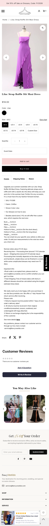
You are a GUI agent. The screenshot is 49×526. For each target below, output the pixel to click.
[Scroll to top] (43, 519)
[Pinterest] (24, 459)
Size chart (43, 120)
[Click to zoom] (43, 28)
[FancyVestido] (24, 11)
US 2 (5, 125)
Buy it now (24, 169)
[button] (24, 368)
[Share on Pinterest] (20, 337)
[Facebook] (18, 459)
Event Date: (8, 151)
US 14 (13, 131)
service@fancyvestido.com (15, 486)
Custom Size (32, 131)
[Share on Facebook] (10, 337)
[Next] (43, 57)
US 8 (27, 125)
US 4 (13, 125)
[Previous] (6, 57)
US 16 (22, 131)
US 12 (5, 131)
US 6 (20, 125)
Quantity (5, 141)
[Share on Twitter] (14, 337)
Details (6, 179)
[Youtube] (30, 459)
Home (4, 20)
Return (31, 179)
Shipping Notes (19, 179)
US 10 (35, 125)
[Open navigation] (8, 11)
